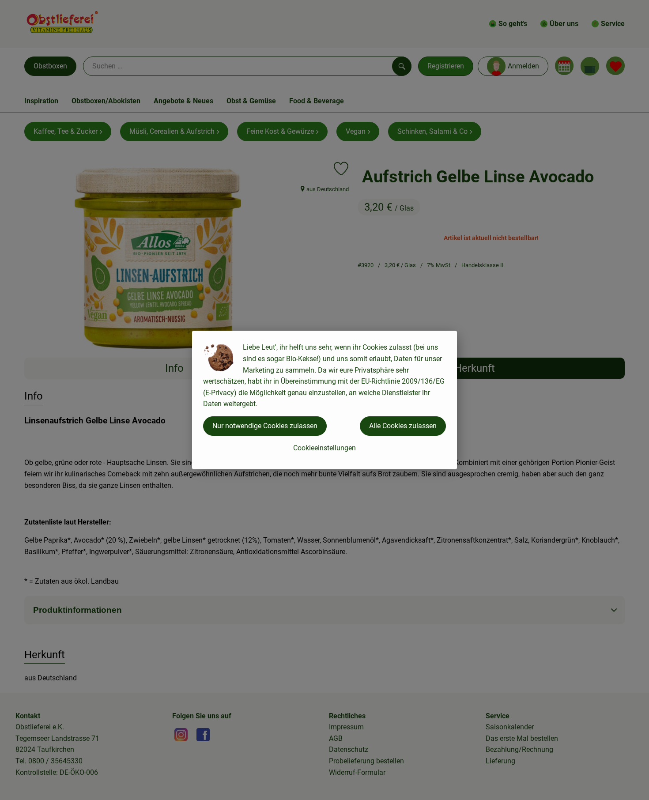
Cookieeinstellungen (324, 448)
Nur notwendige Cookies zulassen (264, 426)
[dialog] (324, 400)
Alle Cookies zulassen (403, 426)
